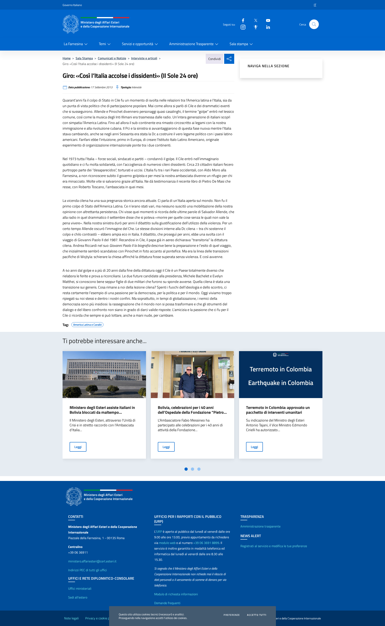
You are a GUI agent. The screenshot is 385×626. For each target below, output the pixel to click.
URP (159, 531)
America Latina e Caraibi (87, 324)
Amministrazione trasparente (260, 526)
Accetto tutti (256, 615)
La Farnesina (73, 44)
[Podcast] (254, 26)
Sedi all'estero (77, 597)
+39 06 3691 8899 (206, 542)
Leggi (78, 446)
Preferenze (232, 615)
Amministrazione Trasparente (191, 44)
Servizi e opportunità (137, 44)
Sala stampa (239, 44)
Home (67, 58)
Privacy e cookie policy (100, 618)
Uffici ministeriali (79, 588)
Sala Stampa (84, 58)
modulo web (167, 542)
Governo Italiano (72, 5)
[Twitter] (254, 20)
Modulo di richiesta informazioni (176, 594)
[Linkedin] (266, 26)
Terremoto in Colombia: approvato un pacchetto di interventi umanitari (278, 410)
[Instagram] (241, 26)
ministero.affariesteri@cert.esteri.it (92, 561)
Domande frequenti (167, 603)
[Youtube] (266, 20)
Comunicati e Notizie (112, 58)
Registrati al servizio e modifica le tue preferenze (273, 546)
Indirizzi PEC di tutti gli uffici (87, 570)
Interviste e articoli (144, 58)
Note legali (71, 618)
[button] (314, 24)
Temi (102, 44)
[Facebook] (241, 20)
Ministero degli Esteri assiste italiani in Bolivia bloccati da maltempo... (102, 410)
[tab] (186, 469)
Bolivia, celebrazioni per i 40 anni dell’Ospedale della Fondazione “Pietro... (192, 410)
